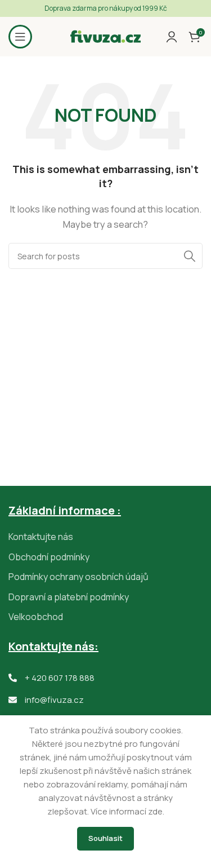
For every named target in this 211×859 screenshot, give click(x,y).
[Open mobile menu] (20, 36)
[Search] (190, 256)
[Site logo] (105, 36)
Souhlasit (105, 838)
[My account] (171, 36)
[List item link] (105, 537)
